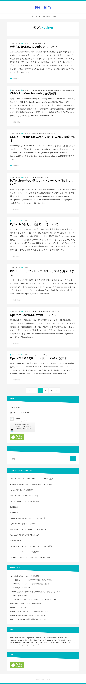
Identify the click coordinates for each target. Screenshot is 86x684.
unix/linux (34, 645)
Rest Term (48, 679)
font (35, 640)
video (41, 645)
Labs (38, 16)
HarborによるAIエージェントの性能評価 (24, 501)
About (55, 16)
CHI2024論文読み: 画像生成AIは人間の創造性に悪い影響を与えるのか (35, 592)
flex (31, 640)
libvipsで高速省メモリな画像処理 (21, 490)
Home (31, 16)
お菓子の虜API (15, 512)
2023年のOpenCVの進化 (19, 595)
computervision (37, 90)
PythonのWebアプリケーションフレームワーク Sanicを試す (31, 546)
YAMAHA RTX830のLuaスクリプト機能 (24, 496)
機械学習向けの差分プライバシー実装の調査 (26, 603)
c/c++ (33, 221)
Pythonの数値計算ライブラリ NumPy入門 (24, 535)
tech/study (26, 43)
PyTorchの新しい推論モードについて (34, 224)
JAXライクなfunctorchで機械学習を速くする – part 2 (28, 619)
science (63, 642)
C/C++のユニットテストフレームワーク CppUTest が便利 (30, 557)
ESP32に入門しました (18, 607)
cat (49, 638)
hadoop (41, 640)
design (20, 640)
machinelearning (55, 90)
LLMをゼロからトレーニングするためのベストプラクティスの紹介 (33, 599)
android (38, 638)
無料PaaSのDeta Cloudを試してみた (33, 46)
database (35, 43)
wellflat (18, 418)
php (41, 642)
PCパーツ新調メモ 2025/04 (20, 588)
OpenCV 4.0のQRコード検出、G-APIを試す (38, 358)
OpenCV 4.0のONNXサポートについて (35, 315)
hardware (49, 640)
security (71, 642)
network (26, 642)
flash (26, 640)
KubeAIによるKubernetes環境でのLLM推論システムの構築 (31, 484)
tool (18, 645)
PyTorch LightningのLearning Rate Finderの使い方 (28, 518)
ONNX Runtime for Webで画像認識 (33, 93)
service (46, 43)
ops (32, 642)
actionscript (14, 638)
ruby (52, 642)
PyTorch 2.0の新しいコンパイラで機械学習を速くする (29, 611)
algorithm (30, 638)
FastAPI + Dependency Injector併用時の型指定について (29, 584)
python (40, 43)
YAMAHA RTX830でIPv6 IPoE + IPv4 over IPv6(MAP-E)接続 (31, 479)
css (66, 638)
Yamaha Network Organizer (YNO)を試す (24, 552)
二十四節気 (14, 507)
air (24, 638)
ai (21, 638)
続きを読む (16, 78)
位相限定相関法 (15, 541)
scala (57, 642)
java (55, 640)
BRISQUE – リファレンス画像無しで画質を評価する (28, 529)
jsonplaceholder (25, 420)
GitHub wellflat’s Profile (21, 413)
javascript (46, 90)
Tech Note (46, 16)
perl (36, 642)
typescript (70, 90)
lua (69, 640)
